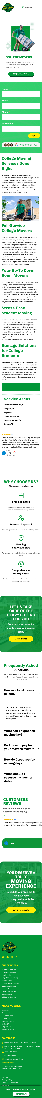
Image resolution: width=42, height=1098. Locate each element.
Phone (5, 112)
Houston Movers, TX (12, 420)
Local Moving (6, 975)
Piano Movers (7, 980)
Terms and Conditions (10, 1083)
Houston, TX (6, 1013)
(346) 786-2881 (10, 1055)
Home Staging (7, 994)
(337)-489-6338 (10, 1052)
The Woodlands (7, 1016)
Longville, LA (9, 408)
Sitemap (5, 1077)
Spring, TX (5, 259)
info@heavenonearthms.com (15, 1059)
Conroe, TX (8, 424)
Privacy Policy (7, 1080)
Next (34, 136)
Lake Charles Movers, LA (14, 404)
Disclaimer (6, 1085)
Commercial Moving (9, 972)
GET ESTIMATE (21, 1094)
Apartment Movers (9, 986)
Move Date (7, 123)
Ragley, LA (8, 412)
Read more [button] (6, 450)
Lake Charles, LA (8, 1021)
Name (5, 89)
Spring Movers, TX (11, 416)
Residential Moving (9, 969)
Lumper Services (8, 989)
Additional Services (9, 997)
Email (5, 100)
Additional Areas (8, 1029)
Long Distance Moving (10, 978)
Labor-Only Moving (9, 992)
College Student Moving (10, 983)
